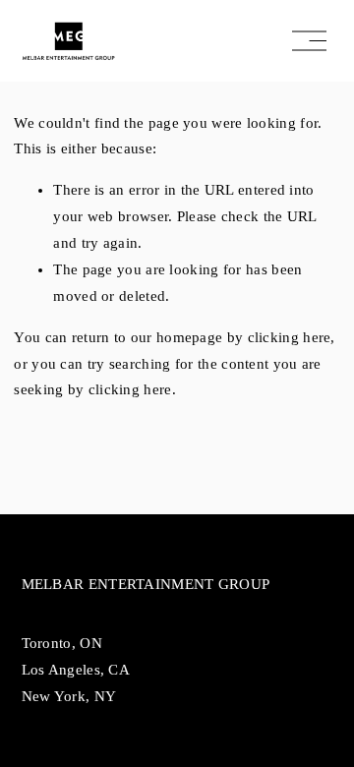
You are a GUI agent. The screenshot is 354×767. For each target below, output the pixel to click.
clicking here (289, 337)
